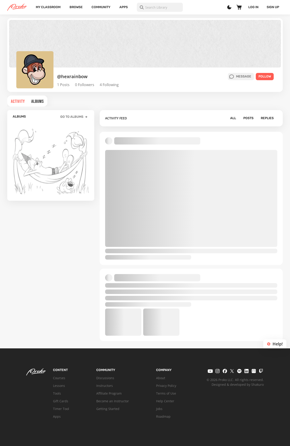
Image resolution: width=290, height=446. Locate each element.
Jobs (159, 409)
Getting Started (107, 409)
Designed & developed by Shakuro (238, 384)
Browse (76, 7)
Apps (123, 7)
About (160, 378)
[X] (232, 371)
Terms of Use (166, 393)
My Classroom (48, 7)
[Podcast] (253, 371)
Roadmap (163, 416)
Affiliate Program (109, 393)
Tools (57, 393)
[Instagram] (217, 371)
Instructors (104, 385)
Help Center (165, 401)
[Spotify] (239, 371)
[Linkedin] (246, 371)
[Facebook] (224, 371)
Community (101, 7)
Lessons (59, 385)
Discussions (105, 378)
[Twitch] (261, 371)
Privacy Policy (166, 385)
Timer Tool (61, 409)
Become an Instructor (112, 401)
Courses (59, 378)
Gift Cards (60, 401)
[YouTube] (210, 371)
